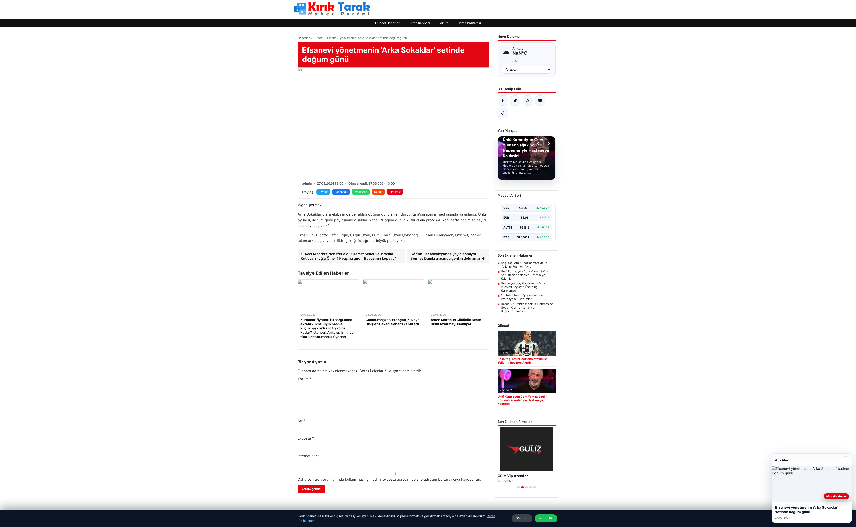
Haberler (304, 38)
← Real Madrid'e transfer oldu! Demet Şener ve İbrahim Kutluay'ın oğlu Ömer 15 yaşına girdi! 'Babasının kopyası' (348, 256)
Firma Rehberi (419, 23)
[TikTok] (503, 113)
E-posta (306, 438)
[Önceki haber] (539, 143)
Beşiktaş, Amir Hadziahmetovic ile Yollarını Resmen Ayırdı (524, 264)
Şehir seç (510, 60)
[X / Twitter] (515, 100)
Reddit (378, 192)
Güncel (318, 38)
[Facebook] (503, 100)
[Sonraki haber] (548, 143)
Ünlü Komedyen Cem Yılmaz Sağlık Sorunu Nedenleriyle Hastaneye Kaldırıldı (525, 275)
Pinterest (395, 192)
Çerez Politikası (469, 23)
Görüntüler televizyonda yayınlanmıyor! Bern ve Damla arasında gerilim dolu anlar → (447, 256)
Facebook (341, 192)
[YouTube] (540, 100)
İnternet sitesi (309, 456)
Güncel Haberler (387, 23)
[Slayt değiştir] (518, 487)
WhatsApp (360, 192)
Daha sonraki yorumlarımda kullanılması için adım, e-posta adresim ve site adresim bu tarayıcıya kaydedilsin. (389, 479)
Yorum (304, 379)
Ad (301, 420)
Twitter (323, 192)
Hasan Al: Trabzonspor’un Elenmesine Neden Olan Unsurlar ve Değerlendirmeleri (527, 307)
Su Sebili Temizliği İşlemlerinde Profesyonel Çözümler (522, 297)
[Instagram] (528, 100)
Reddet (521, 518)
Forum (444, 23)
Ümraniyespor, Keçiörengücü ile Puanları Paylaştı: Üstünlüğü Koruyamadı (523, 287)
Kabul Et (545, 518)
